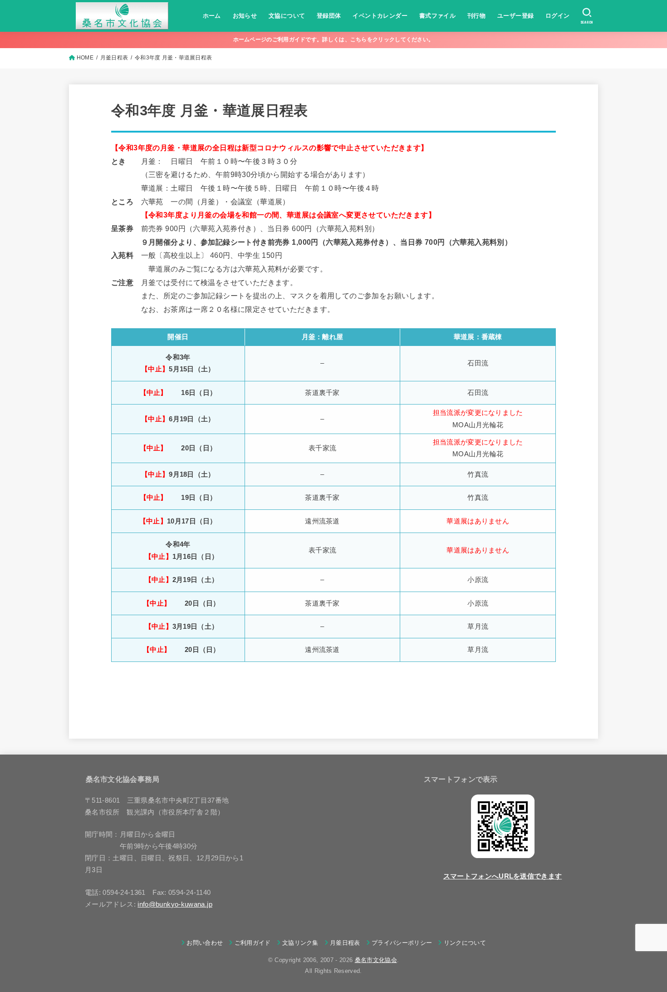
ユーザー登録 (515, 15)
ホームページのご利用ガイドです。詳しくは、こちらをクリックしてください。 (333, 39)
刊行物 (476, 15)
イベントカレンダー (380, 15)
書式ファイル (437, 15)
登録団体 (329, 15)
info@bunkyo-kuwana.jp (174, 904)
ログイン (557, 15)
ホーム (212, 15)
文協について (287, 15)
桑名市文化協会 (376, 960)
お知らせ (245, 15)
